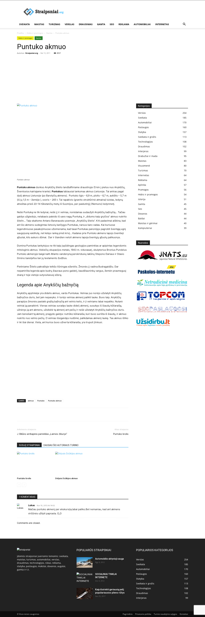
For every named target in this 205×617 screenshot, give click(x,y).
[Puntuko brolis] (34, 464)
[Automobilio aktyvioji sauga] (85, 562)
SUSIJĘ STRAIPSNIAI (29, 445)
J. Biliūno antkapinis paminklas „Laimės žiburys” (42, 434)
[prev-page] (19, 485)
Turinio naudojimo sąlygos (165, 614)
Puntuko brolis (120, 434)
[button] (184, 24)
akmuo (31, 400)
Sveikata (24, 24)
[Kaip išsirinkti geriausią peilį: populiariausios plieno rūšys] (85, 593)
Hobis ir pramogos (35, 33)
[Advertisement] (102, 79)
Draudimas (86, 24)
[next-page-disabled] (24, 485)
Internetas (162, 24)
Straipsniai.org (31, 53)
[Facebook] (20, 414)
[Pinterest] (35, 414)
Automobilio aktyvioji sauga (109, 558)
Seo (112, 24)
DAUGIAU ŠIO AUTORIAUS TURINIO (61, 445)
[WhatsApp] (42, 414)
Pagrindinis (128, 614)
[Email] (57, 414)
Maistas (39, 24)
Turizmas (54, 24)
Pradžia (20, 33)
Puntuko (41, 400)
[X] (27, 414)
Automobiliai (142, 24)
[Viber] (49, 414)
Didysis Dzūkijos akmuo (66, 478)
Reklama (124, 24)
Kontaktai (184, 614)
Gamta (101, 24)
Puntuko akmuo (55, 400)
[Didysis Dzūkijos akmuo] (72, 464)
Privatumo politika (143, 614)
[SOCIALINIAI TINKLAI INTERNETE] (85, 578)
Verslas (69, 24)
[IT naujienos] (161, 299)
